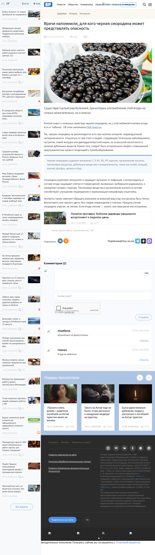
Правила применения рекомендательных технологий (68, 469)
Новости (61, 4)
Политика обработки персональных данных (69, 461)
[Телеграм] (137, 241)
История (73, 13)
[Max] (149, 241)
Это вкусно (84, 13)
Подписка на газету (81, 442)
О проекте (53, 442)
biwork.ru (140, 476)
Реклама (65, 442)
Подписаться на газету (62, 520)
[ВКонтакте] (60, 240)
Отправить (143, 317)
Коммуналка (87, 4)
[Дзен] (143, 241)
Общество (73, 4)
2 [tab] (101, 538)
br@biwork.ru (105, 487)
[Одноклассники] (66, 240)
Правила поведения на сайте (62, 455)
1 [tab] (98, 538)
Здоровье (62, 13)
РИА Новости (93, 127)
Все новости (22, 507)
